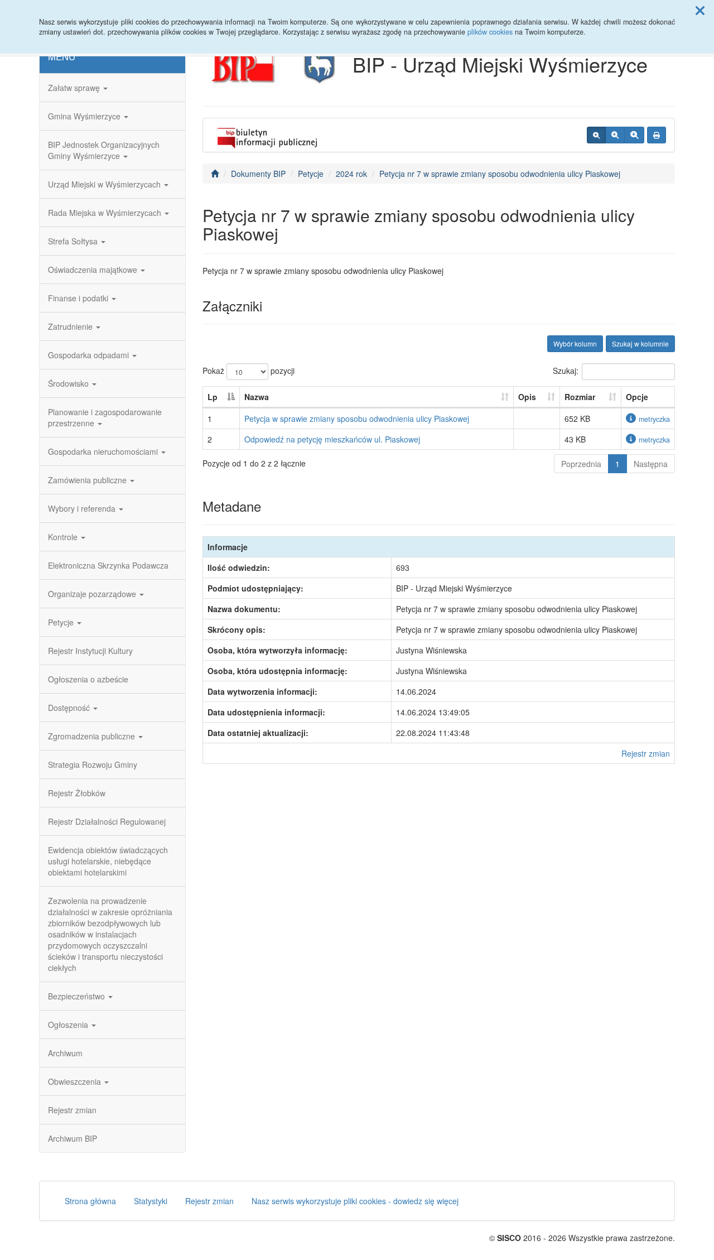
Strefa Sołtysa (74, 241)
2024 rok (351, 173)
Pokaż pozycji (248, 370)
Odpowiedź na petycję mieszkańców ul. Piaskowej (332, 439)
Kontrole (64, 536)
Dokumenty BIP (258, 173)
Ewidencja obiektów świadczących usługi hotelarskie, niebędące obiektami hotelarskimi (108, 861)
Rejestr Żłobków (76, 793)
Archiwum (65, 1053)
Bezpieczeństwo (77, 996)
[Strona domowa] (215, 173)
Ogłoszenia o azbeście (88, 679)
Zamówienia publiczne (88, 479)
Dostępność (70, 707)
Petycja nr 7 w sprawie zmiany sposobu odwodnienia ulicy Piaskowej (499, 173)
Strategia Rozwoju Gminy (92, 764)
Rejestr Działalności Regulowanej (107, 821)
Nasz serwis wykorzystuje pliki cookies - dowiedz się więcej (355, 1200)
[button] (700, 10)
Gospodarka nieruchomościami (104, 451)
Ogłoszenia (69, 1024)
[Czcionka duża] (634, 135)
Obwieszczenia (75, 1081)
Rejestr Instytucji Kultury (90, 650)
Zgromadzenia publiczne (92, 736)
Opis (527, 396)
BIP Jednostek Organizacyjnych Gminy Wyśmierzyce (104, 150)
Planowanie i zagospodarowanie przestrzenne (105, 417)
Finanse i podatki (79, 298)
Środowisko (69, 383)
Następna (651, 463)
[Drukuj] (656, 135)
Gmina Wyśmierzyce (85, 116)
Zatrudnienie (71, 326)
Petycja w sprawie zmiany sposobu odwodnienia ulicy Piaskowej (356, 418)
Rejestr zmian (72, 1109)
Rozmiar (580, 396)
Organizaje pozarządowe (93, 593)
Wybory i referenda (83, 508)
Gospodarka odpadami (89, 354)
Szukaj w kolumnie (640, 343)
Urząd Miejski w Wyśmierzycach (105, 184)
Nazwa (256, 396)
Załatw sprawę (75, 87)
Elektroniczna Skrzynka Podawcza (108, 565)
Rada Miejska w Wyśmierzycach (105, 212)
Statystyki (150, 1200)
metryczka (654, 419)
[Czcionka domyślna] (596, 135)
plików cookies (490, 32)
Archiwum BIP (72, 1138)
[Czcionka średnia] (615, 135)
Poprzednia (581, 463)
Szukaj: (565, 370)
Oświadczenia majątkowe (93, 269)
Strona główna (90, 1200)
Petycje (62, 622)
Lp (213, 396)
